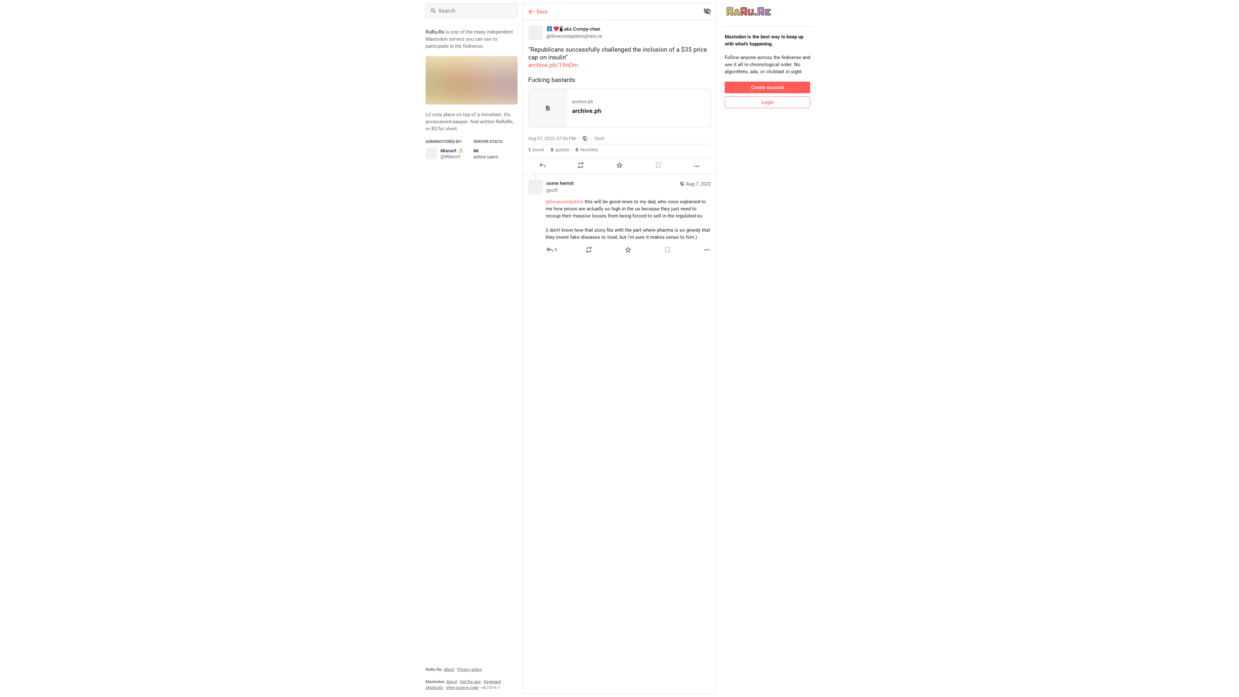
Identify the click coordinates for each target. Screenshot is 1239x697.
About (449, 669)
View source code (462, 687)
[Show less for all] (707, 11)
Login (767, 102)
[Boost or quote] (581, 165)
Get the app (470, 681)
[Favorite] (619, 165)
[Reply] (542, 165)
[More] (696, 166)
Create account (767, 87)
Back (542, 12)
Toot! (599, 138)
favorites (587, 149)
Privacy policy (469, 669)
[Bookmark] (658, 165)
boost (536, 149)
